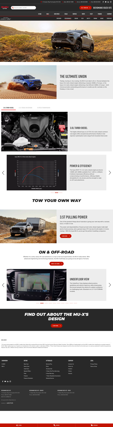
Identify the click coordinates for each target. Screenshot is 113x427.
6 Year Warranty (50, 373)
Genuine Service (50, 378)
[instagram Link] (111, 2)
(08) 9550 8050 (64, 394)
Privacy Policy (93, 364)
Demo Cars (26, 366)
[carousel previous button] (3, 172)
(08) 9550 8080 (36, 394)
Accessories (49, 368)
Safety (88, 18)
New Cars (26, 364)
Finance (100, 14)
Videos (70, 371)
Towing (95, 18)
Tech (82, 18)
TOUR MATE (109, 18)
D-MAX (39, 14)
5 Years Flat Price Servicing (52, 371)
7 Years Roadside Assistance (53, 376)
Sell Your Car (84, 8)
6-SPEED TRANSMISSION (43, 108)
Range (101, 18)
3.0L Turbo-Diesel (8, 108)
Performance (68, 18)
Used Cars (26, 368)
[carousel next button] (109, 172)
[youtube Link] (106, 2)
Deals (66, 14)
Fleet (91, 14)
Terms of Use (93, 366)
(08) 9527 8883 (8, 394)
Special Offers (27, 371)
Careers (70, 368)
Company (109, 14)
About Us (70, 366)
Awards (70, 373)
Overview (59, 18)
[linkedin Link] (108, 2)
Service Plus (49, 364)
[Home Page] (4, 7)
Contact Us (71, 364)
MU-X (48, 14)
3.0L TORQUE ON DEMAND (25, 108)
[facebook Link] (103, 2)
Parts (83, 14)
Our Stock (56, 14)
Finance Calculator (28, 378)
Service (75, 14)
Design (76, 18)
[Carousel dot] (52, 192)
